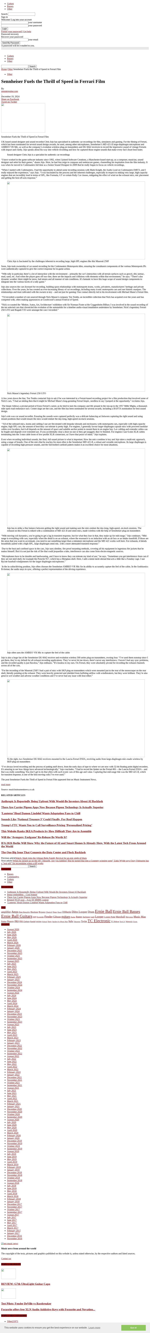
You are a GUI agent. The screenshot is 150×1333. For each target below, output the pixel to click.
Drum (91, 911)
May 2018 (12, 1191)
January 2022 (13, 1074)
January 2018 (13, 1201)
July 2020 (11, 1122)
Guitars (10, 3)
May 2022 (12, 1064)
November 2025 (14, 953)
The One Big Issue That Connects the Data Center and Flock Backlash (43, 852)
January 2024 (13, 1011)
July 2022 (11, 1059)
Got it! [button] (133, 1328)
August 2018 (13, 1183)
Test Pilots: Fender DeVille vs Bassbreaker (26, 1303)
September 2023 (14, 1022)
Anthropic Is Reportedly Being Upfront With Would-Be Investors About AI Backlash (52, 801)
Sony (50, 921)
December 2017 (14, 1204)
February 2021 (14, 1104)
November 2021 (14, 1080)
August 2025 (13, 961)
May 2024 (12, 1000)
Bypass (42, 912)
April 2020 (12, 1130)
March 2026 (12, 942)
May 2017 (12, 1222)
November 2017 (14, 1207)
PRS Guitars (24, 921)
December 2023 (14, 1014)
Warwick (129, 922)
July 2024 (11, 995)
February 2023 (14, 1040)
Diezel (59, 912)
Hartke (73, 917)
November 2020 (14, 1111)
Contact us (6, 1258)
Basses (10, 6)
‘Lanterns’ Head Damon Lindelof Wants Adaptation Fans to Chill (40, 813)
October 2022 (13, 1051)
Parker (4, 921)
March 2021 (12, 1101)
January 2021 (13, 1106)
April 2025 (12, 971)
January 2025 (13, 979)
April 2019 (12, 1162)
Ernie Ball (103, 911)
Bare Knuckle (24, 912)
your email (33, 39)
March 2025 (12, 974)
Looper (99, 916)
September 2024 (14, 990)
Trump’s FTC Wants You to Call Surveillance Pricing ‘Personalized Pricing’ (46, 825)
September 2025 (14, 958)
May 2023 (12, 1032)
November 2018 (14, 1175)
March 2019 (12, 1164)
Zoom (135, 921)
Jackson (86, 917)
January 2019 (13, 1170)
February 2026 (14, 945)
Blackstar (34, 912)
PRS (17, 921)
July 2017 (11, 1217)
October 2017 (13, 1209)
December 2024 (14, 982)
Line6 (92, 917)
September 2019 (14, 1148)
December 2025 (14, 950)
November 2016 (14, 1238)
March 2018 (12, 1196)
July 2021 (11, 1090)
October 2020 (13, 1114)
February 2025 (14, 977)
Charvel (49, 912)
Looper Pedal (109, 917)
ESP (34, 917)
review (39, 921)
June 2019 (12, 1156)
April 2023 (12, 1035)
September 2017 (14, 1212)
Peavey (10, 921)
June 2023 (12, 1030)
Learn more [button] (94, 1327)
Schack (44, 921)
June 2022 (12, 1061)
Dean (55, 912)
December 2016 (14, 1236)
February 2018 (14, 1199)
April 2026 (12, 940)
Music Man (140, 916)
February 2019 (14, 1167)
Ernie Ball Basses (126, 911)
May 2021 (12, 1096)
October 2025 (13, 956)
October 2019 (13, 1146)
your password (35, 25)
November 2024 (14, 985)
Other (9, 9)
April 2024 (12, 1003)
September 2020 (14, 1117)
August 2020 (13, 1119)
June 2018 (12, 1188)
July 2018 (11, 1185)
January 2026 (13, 948)
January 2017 (13, 1233)
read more (5, 784)
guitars (65, 916)
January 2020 (13, 1138)
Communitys (13, 876)
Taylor (84, 921)
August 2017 (13, 1215)
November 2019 (14, 1143)
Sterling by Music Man (60, 921)
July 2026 (11, 932)
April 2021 (12, 1098)
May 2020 (12, 1127)
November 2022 (14, 1048)
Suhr (70, 921)
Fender (48, 916)
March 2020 (12, 1133)
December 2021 (14, 1077)
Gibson (57, 916)
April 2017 (12, 1225)
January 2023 (13, 1043)
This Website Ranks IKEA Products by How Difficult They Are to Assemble (46, 831)
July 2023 (11, 1027)
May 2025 (12, 969)
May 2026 (12, 937)
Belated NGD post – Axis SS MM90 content (27, 900)
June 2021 (12, 1093)
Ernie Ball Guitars (16, 916)
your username (35, 22)
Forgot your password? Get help (16, 31)
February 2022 (14, 1072)
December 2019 (14, 1141)
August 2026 (13, 929)
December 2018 (14, 1172)
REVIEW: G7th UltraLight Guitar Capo (25, 1283)
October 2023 (13, 1019)
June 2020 (12, 1125)
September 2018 (14, 1180)
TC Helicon (115, 922)
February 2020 (14, 1135)
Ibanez (79, 916)
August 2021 (13, 1088)
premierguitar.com (9, 91)
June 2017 (12, 1220)
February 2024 (14, 1008)
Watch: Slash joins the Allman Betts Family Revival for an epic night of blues (51, 858)
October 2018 (13, 1178)
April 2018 (12, 1193)
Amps (14, 911)
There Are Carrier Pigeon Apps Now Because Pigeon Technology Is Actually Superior (52, 807)
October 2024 (13, 987)
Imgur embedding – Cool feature (22, 894)
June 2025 (12, 966)
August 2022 (13, 1056)
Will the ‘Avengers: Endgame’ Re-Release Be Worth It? (34, 837)
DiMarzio (66, 912)
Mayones (129, 917)
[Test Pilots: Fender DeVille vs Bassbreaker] (8, 1298)
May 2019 (12, 1159)
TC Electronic (99, 921)
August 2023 (13, 1024)
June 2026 (12, 934)
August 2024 (13, 993)
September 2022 (14, 1053)
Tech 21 (122, 921)
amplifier (6, 911)
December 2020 (14, 1109)
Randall (32, 921)
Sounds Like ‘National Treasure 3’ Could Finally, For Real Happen (41, 819)
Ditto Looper (79, 911)
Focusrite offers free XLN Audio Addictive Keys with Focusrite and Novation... (48, 1309)
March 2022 (12, 1069)
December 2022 (14, 1045)
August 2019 (13, 1151)
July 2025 (11, 964)
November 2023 (14, 1016)
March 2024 (12, 1006)
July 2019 (11, 1154)
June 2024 (12, 998)
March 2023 (12, 1037)
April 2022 (12, 1067)
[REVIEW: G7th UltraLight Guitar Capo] (8, 1278)
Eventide (40, 917)
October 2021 (13, 1082)
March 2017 (12, 1228)
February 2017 (14, 1230)
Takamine (77, 921)
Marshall (120, 916)
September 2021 (14, 1085)
